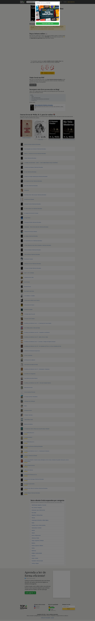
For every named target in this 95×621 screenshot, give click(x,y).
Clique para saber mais (47, 23)
